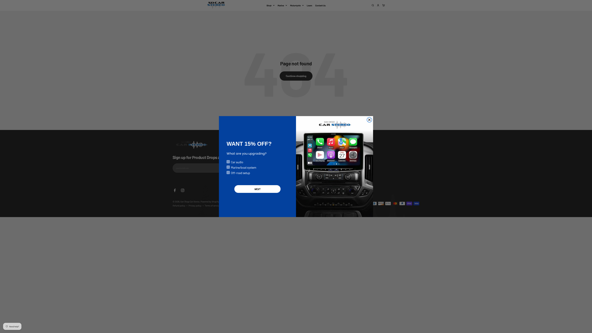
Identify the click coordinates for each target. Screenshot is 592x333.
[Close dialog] (369, 119)
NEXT (258, 189)
